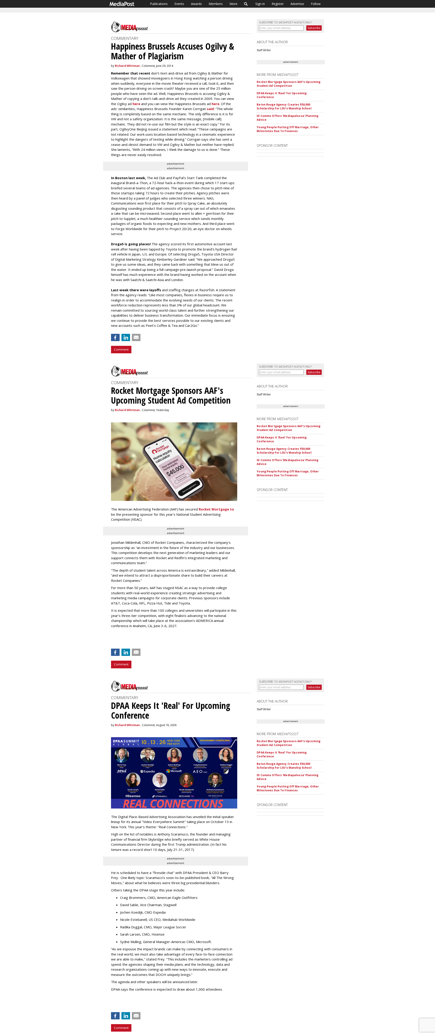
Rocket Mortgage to (216, 509)
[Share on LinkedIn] (125, 337)
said (210, 108)
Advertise (297, 4)
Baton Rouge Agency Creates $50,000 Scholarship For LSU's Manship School (284, 106)
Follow (316, 4)
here (136, 103)
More (233, 4)
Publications (159, 4)
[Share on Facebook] (115, 337)
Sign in (260, 4)
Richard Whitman (127, 66)
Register (278, 4)
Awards (196, 4)
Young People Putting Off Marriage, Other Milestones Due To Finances (288, 129)
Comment (121, 349)
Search (246, 4)
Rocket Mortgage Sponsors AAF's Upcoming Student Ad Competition (288, 84)
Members (216, 4)
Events (179, 4)
